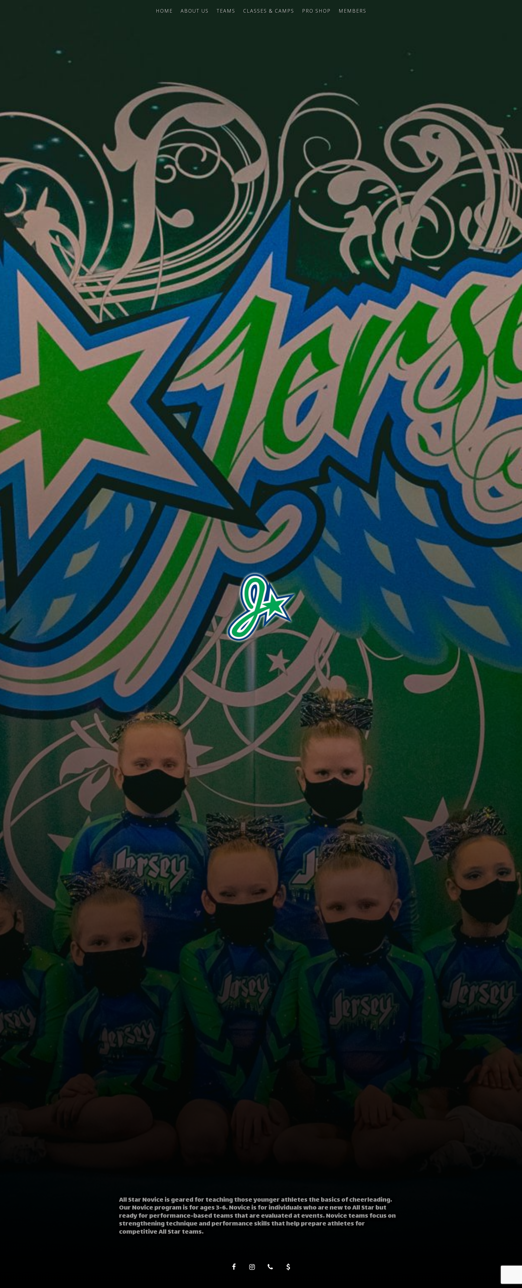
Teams (226, 11)
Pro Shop (316, 11)
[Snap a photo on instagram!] (251, 1266)
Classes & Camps (268, 11)
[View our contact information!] (270, 1266)
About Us (195, 11)
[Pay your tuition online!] (288, 1266)
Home (164, 11)
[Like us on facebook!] (233, 1266)
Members (352, 11)
